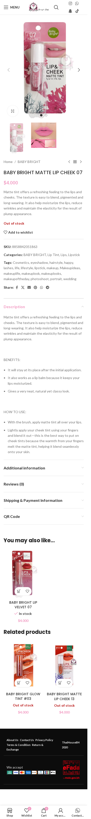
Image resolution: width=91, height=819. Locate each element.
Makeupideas (70, 268)
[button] (8, 70)
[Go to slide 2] (46, 115)
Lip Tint (53, 255)
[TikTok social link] (77, 11)
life (17, 268)
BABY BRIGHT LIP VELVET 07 (23, 605)
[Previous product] (69, 162)
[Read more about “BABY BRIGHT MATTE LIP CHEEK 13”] (60, 683)
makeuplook (31, 273)
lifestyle (27, 268)
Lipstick (74, 255)
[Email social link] (29, 287)
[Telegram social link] (47, 287)
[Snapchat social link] (70, 11)
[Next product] (81, 162)
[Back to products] (75, 162)
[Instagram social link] (70, 3)
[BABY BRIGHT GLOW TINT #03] (23, 665)
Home (8, 162)
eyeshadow (39, 262)
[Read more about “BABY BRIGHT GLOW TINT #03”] (19, 683)
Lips (64, 255)
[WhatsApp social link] (77, 3)
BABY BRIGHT (29, 162)
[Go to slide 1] (41, 115)
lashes (8, 268)
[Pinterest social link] (35, 287)
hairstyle (56, 262)
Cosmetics (21, 262)
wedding (69, 279)
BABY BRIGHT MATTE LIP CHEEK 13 (64, 696)
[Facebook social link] (17, 287)
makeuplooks (51, 273)
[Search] (56, 7)
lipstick (39, 268)
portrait (56, 279)
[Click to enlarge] (12, 110)
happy (68, 262)
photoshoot (40, 279)
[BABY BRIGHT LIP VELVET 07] (23, 573)
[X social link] (23, 287)
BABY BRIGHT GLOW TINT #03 (23, 696)
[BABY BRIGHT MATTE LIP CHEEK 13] (64, 665)
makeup (52, 268)
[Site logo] (39, 7)
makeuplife (12, 273)
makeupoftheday (16, 279)
